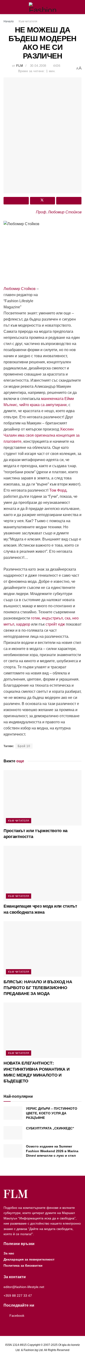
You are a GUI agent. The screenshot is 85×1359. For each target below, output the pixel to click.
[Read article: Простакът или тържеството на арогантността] (42, 798)
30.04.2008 (38, 65)
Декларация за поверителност (29, 1259)
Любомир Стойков (20, 289)
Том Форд (57, 490)
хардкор (23, 624)
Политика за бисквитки (23, 1265)
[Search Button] (79, 7)
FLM (19, 65)
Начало (9, 21)
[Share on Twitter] (42, 200)
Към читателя (28, 21)
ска (67, 618)
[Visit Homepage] (42, 7)
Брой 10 (24, 746)
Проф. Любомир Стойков (58, 212)
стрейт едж (55, 624)
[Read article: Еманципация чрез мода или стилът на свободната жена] (42, 873)
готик (35, 618)
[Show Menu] (6, 7)
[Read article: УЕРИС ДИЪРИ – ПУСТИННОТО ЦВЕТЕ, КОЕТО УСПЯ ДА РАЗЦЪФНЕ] (13, 1113)
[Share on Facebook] (16, 200)
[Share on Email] (68, 200)
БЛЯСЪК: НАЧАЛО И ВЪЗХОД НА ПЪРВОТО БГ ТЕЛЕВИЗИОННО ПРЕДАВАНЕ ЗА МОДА (38, 987)
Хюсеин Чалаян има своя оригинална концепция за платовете (42, 435)
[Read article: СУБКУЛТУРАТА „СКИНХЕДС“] (13, 1133)
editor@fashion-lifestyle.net (24, 1287)
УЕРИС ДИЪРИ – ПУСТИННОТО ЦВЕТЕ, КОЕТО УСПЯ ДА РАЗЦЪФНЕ (51, 1113)
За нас (9, 1253)
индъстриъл (52, 618)
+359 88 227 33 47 (18, 1295)
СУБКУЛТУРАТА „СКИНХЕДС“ (50, 1128)
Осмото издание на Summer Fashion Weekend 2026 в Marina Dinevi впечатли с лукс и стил (52, 1150)
